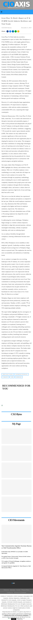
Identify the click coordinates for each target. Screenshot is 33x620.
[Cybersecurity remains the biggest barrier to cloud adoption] (16, 504)
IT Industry (5, 377)
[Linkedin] (18, 585)
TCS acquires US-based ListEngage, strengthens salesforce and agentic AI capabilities (16, 562)
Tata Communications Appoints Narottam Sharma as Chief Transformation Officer (16, 547)
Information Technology (21, 374)
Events (18, 590)
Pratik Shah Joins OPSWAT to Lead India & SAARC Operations (15, 552)
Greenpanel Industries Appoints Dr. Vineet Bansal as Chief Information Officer (16, 566)
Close (13, 619)
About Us (6, 590)
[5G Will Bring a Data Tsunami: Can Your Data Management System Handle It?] (16, 436)
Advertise (12, 590)
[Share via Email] (18, 31)
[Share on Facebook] (7, 31)
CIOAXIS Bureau (7, 27)
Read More (20, 619)
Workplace (18, 377)
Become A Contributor (20, 592)
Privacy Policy (25, 590)
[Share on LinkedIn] (13, 31)
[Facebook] (17, 582)
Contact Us (10, 592)
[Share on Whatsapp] (16, 31)
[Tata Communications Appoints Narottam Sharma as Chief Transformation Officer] (16, 534)
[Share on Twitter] (10, 31)
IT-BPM (12, 377)
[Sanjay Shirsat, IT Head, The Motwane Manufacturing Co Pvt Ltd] (16, 453)
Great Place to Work (8, 374)
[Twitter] (19, 582)
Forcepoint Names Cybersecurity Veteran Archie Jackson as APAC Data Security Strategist (16, 557)
